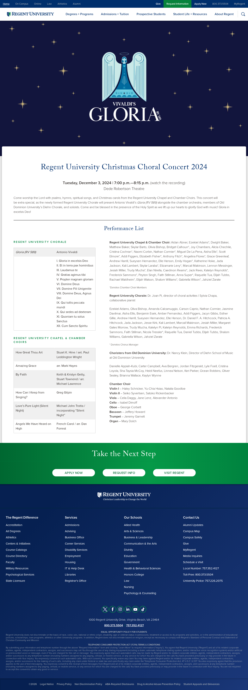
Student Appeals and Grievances (201, 684)
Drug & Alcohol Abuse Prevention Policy (158, 684)
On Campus (21, 3)
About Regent (224, 14)
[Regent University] (30, 14)
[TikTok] (143, 609)
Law (49, 3)
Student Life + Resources (190, 14)
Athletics (62, 3)
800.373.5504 (220, 3)
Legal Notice (47, 684)
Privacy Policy (64, 684)
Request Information (177, 3)
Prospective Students (151, 14)
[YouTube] (135, 609)
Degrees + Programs (79, 14)
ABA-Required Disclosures (119, 684)
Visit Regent (174, 473)
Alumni (77, 3)
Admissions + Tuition (115, 14)
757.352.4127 (135, 625)
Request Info (124, 473)
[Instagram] (120, 609)
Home (6, 3)
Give (158, 3)
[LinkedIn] (127, 609)
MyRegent (239, 3)
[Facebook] (112, 609)
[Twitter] (105, 609)
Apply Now (200, 3)
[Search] (243, 14)
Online (37, 3)
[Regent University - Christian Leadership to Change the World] (124, 496)
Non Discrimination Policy (88, 684)
